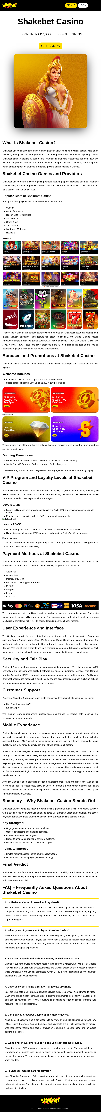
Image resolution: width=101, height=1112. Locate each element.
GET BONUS (50, 46)
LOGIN (83, 5)
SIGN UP (71, 5)
